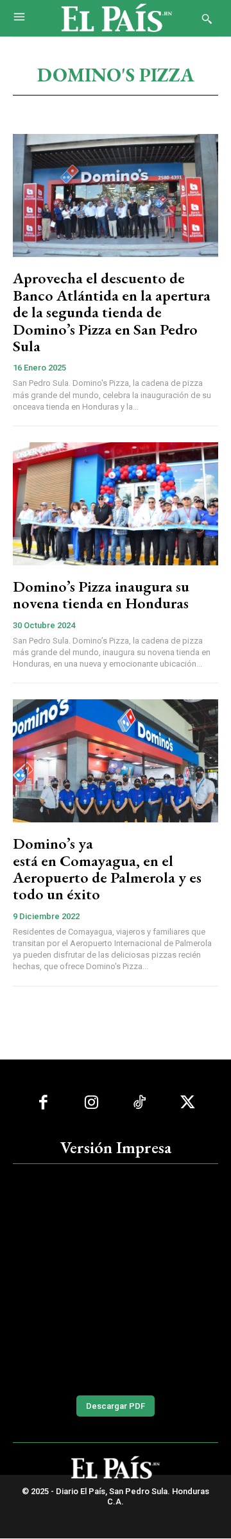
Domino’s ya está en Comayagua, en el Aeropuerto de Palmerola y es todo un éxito (107, 868)
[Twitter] (188, 1103)
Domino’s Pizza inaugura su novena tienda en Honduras (101, 594)
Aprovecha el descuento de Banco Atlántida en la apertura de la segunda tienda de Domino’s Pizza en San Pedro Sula (111, 312)
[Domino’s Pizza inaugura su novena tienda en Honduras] (115, 503)
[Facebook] (43, 1103)
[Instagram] (91, 1103)
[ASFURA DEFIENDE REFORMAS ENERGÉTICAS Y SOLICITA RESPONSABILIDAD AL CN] (115, 1278)
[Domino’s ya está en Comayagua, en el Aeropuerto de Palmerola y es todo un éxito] (115, 760)
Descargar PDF (115, 1406)
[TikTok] (139, 1103)
